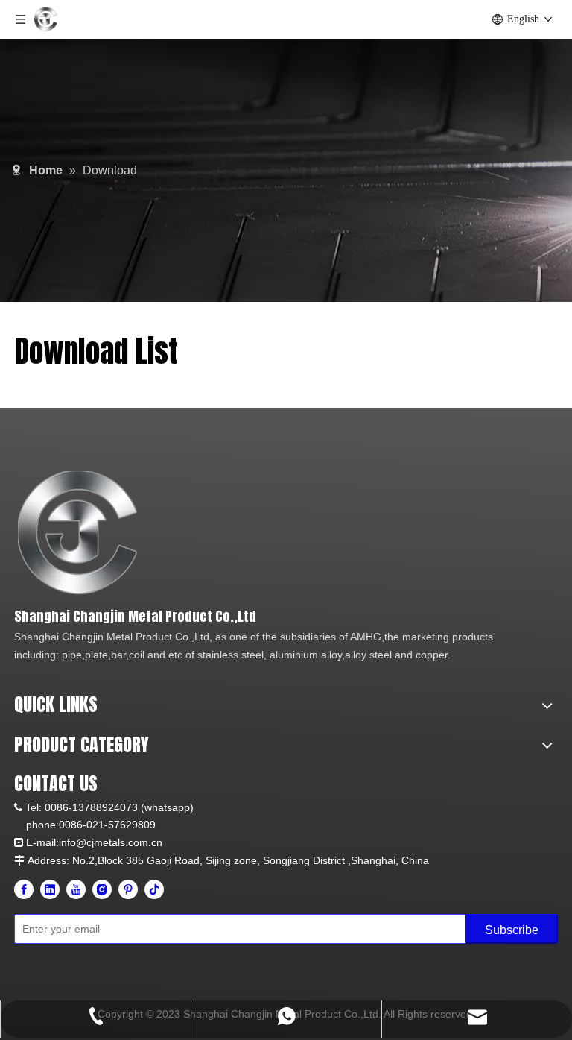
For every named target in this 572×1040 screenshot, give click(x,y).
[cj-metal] (204, 533)
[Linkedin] (50, 889)
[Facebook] (24, 889)
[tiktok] (154, 889)
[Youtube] (76, 889)
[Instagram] (102, 889)
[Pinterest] (128, 889)
